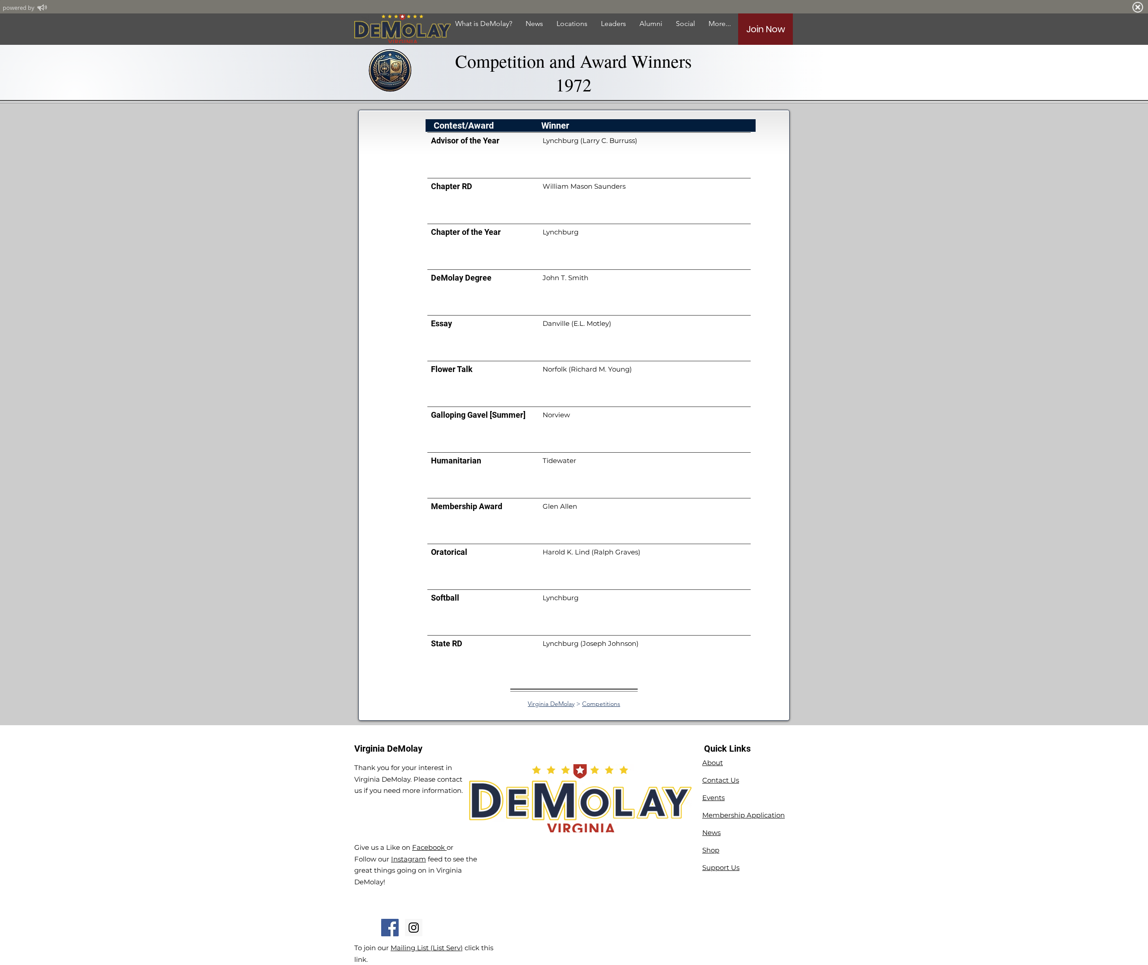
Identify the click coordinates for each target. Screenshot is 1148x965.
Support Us (720, 867)
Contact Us (720, 780)
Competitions (601, 704)
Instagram (408, 859)
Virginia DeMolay (551, 704)
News (711, 832)
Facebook (429, 847)
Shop (710, 850)
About (712, 762)
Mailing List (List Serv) (427, 947)
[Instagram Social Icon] (413, 927)
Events (713, 797)
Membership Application (743, 815)
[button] (651, 23)
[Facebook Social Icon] (390, 927)
